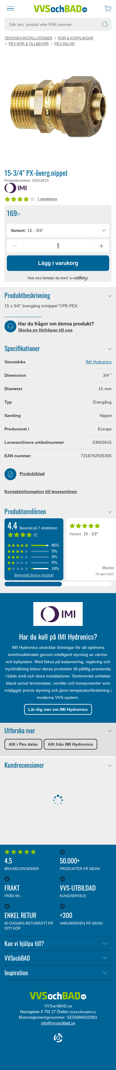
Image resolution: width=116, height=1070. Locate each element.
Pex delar (64, 44)
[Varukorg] (108, 8)
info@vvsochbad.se (58, 1023)
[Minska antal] (14, 246)
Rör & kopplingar (75, 38)
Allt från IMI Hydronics (70, 744)
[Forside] (58, 996)
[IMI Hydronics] (15, 188)
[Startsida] (60, 8)
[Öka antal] (101, 246)
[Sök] (105, 24)
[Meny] (10, 8)
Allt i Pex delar (23, 744)
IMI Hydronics (99, 361)
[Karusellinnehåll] (58, 107)
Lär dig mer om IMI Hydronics (58, 709)
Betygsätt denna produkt (34, 575)
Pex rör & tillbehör (29, 44)
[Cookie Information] (58, 1038)
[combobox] (58, 230)
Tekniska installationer (28, 38)
